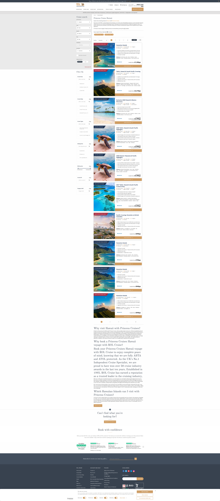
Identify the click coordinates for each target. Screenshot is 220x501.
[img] (104, 55)
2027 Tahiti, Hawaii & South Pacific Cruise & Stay (127, 185)
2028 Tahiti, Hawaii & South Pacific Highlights (127, 128)
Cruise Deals (79, 9)
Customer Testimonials (80, 487)
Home (95, 15)
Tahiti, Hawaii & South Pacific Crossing (128, 71)
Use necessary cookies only (144, 498)
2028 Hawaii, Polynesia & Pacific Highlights (126, 156)
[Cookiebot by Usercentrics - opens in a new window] (70, 499)
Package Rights (107, 476)
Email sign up (124, 5)
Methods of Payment (94, 481)
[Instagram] (134, 471)
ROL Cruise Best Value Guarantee (96, 479)
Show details (122, 497)
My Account (92, 472)
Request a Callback (109, 421)
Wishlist (111, 5)
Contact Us (92, 470)
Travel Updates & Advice (95, 485)
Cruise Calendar (79, 477)
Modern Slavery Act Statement (110, 486)
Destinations (100, 9)
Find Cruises (78, 470)
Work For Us (78, 485)
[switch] (95, 498)
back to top (97, 405)
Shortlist (92, 474)
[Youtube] (129, 471)
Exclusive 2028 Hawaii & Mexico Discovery (126, 100)
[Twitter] (126, 471)
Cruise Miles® (93, 477)
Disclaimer (106, 484)
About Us (78, 483)
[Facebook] (123, 471)
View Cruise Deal (128, 66)
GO (135, 458)
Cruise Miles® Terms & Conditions (111, 478)
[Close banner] (155, 490)
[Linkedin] (131, 471)
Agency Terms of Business (109, 470)
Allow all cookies (144, 491)
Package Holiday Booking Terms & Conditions (111, 473)
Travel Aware (92, 487)
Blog (77, 481)
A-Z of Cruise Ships (80, 474)
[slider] (78, 168)
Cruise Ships (93, 9)
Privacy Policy (107, 482)
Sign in (117, 5)
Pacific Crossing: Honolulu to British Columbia (127, 215)
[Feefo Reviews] (139, 487)
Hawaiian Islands (121, 45)
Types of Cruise (109, 9)
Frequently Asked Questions (95, 483)
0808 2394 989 (140, 4)
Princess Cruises (115, 20)
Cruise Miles (118, 9)
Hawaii (108, 20)
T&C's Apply (128, 1)
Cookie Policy (106, 480)
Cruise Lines (86, 9)
